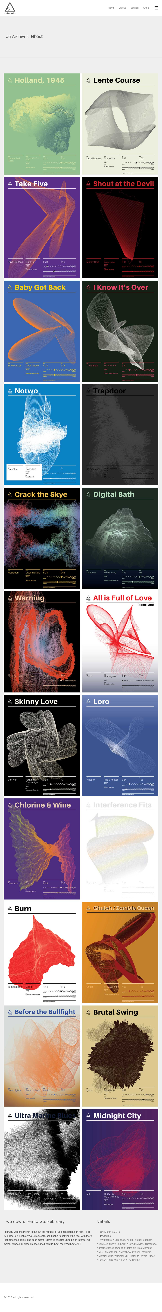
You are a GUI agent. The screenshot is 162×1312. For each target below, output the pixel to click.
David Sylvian (135, 1243)
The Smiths (134, 1260)
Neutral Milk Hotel (126, 1255)
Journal (135, 7)
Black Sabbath (144, 1239)
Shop (146, 7)
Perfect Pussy (147, 1255)
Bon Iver (102, 1243)
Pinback (102, 1260)
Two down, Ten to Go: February (34, 1221)
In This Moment (143, 1247)
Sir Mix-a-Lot (117, 1260)
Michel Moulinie (142, 1252)
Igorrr (128, 1247)
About (122, 7)
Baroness (120, 1239)
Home (111, 7)
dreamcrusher (105, 1247)
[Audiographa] (16, 8)
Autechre (107, 1239)
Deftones (151, 1243)
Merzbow (125, 1252)
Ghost (119, 1247)
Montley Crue (105, 1255)
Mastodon (112, 1252)
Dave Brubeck (118, 1243)
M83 (100, 1252)
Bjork (131, 1239)
